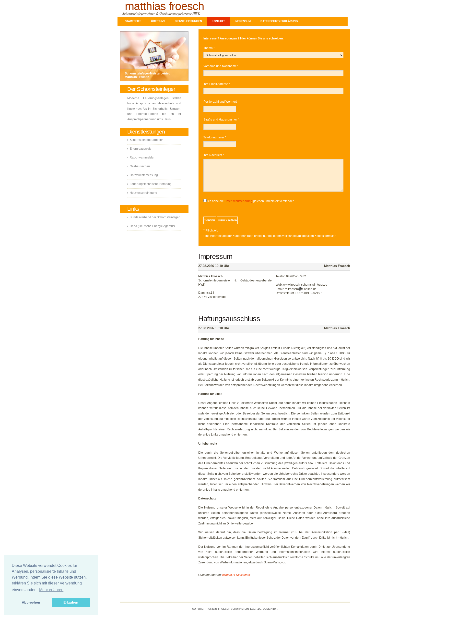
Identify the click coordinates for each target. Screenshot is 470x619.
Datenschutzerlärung (238, 201)
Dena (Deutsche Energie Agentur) (152, 226)
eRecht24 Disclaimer (236, 575)
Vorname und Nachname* (220, 66)
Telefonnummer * (214, 137)
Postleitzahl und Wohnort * (221, 101)
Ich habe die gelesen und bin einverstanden (250, 201)
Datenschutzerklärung (279, 21)
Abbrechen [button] (31, 602)
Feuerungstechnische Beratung (151, 184)
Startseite (133, 21)
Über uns (158, 21)
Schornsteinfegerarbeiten (147, 140)
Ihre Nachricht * (213, 155)
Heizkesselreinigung (143, 192)
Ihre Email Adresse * (216, 84)
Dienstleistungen (188, 21)
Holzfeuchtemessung (144, 175)
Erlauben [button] (70, 602)
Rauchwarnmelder (142, 157)
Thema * (209, 48)
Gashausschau (140, 166)
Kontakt (218, 21)
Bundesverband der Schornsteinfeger (155, 217)
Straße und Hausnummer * (221, 119)
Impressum (243, 21)
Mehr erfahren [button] (51, 590)
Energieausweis (140, 148)
